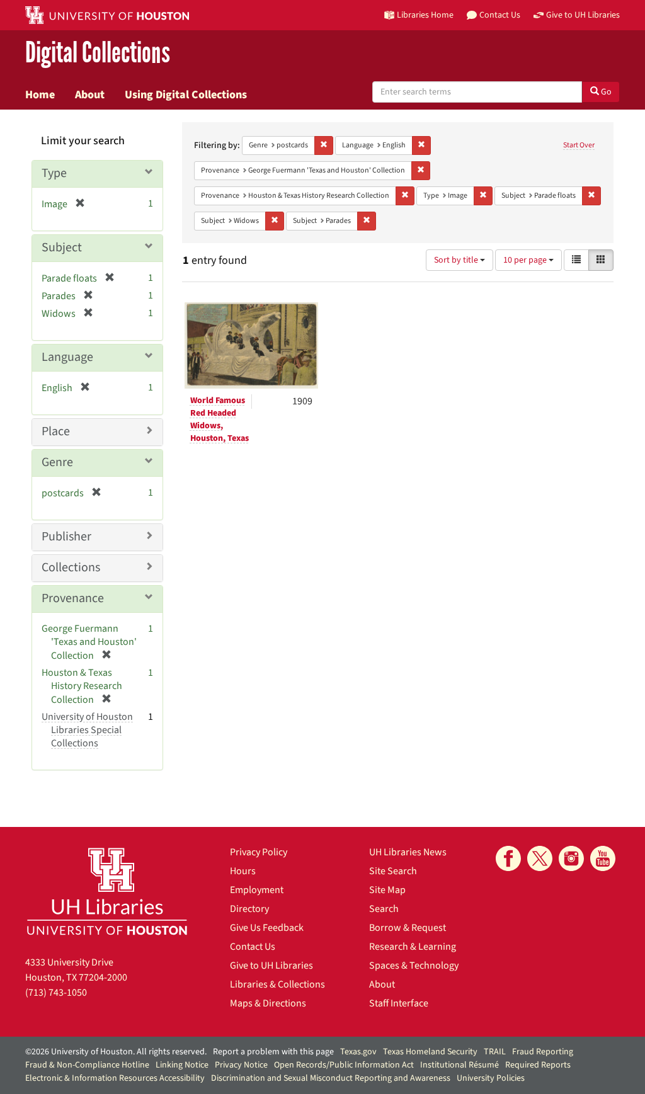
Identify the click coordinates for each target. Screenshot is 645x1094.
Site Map (387, 890)
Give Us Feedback (267, 928)
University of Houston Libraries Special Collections (87, 730)
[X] (539, 858)
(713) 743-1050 (56, 993)
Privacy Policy (258, 852)
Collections (71, 567)
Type (54, 173)
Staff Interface (398, 1003)
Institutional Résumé (459, 1065)
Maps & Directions (268, 1003)
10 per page (526, 260)
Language (67, 357)
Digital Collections (97, 53)
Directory (249, 909)
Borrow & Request (407, 928)
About (90, 94)
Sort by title (457, 260)
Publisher (66, 536)
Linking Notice (182, 1065)
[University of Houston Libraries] (107, 890)
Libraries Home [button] (425, 14)
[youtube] (602, 858)
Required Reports (538, 1065)
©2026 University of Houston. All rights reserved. (116, 1052)
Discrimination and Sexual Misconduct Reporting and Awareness (330, 1078)
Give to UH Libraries (271, 965)
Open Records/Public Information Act (344, 1065)
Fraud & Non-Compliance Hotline (87, 1065)
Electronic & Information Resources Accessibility (115, 1078)
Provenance (73, 598)
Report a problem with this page (273, 1052)
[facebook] (508, 858)
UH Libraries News (408, 852)
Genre (57, 462)
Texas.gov (358, 1052)
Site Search (393, 871)
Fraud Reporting (542, 1052)
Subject (62, 247)
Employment (256, 890)
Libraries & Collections (277, 984)
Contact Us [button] (499, 14)
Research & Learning (412, 947)
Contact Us (252, 947)
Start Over (579, 145)
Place (56, 431)
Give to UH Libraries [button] (583, 14)
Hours (243, 871)
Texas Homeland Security (430, 1052)
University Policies (491, 1078)
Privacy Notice (241, 1065)
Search (384, 909)
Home (40, 94)
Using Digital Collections (186, 94)
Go (605, 92)
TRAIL (495, 1052)
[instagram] (571, 858)
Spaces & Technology (414, 965)
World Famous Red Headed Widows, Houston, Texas (219, 419)
